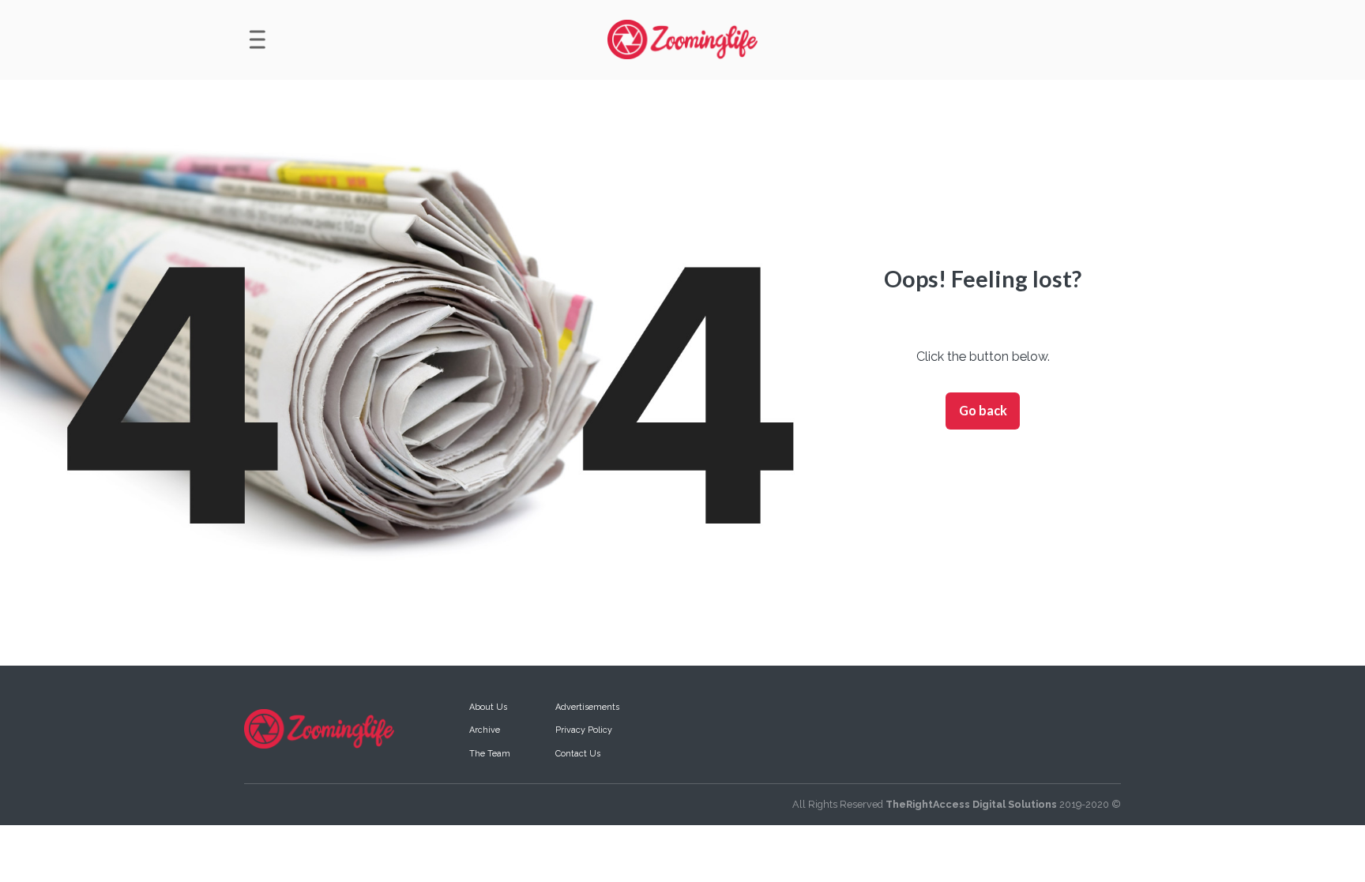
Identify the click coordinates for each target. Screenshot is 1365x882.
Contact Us (577, 754)
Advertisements (587, 707)
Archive (484, 730)
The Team (489, 754)
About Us (488, 707)
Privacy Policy (583, 730)
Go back (983, 410)
